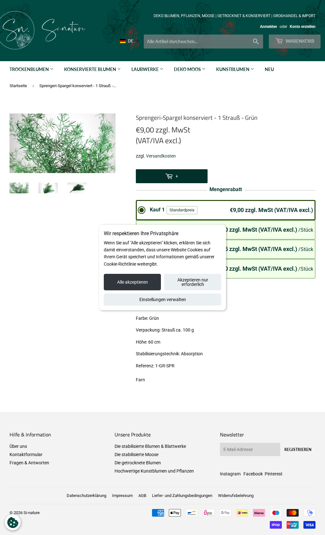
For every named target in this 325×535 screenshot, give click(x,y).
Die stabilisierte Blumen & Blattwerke (150, 446)
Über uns (18, 446)
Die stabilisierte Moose (136, 454)
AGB (142, 495)
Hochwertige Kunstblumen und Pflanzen (154, 471)
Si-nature (31, 512)
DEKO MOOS (188, 69)
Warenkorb (299, 41)
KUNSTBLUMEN (233, 69)
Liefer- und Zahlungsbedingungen (182, 495)
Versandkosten (161, 155)
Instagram (230, 473)
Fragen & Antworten (29, 462)
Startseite (18, 85)
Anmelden (268, 26)
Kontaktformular (26, 454)
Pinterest (273, 473)
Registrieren (297, 449)
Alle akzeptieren (132, 282)
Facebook (253, 473)
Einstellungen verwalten (162, 299)
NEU (269, 69)
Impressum (122, 495)
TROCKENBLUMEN (30, 69)
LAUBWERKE (145, 69)
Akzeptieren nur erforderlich (192, 282)
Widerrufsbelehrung (236, 495)
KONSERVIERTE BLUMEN (90, 69)
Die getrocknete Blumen (138, 462)
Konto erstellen (302, 26)
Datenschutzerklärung (86, 495)
